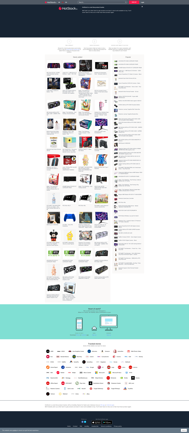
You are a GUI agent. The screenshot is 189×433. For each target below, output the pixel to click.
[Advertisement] (94, 25)
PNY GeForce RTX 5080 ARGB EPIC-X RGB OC (84, 277)
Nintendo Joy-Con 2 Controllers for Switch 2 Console (52, 168)
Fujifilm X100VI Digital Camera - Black (128, 240)
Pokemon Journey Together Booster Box (128, 114)
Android (84, 335)
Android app (77, 49)
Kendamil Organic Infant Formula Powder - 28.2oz (129, 268)
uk (59, 2)
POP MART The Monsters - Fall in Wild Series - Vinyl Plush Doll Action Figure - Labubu (130, 254)
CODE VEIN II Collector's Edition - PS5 (52, 91)
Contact (75, 426)
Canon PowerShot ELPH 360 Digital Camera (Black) (129, 226)
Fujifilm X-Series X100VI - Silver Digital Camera (130, 237)
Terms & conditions (106, 426)
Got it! (184, 430)
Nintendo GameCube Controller (126, 198)
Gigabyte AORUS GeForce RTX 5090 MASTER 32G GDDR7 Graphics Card (53, 296)
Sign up (94, 335)
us (62, 2)
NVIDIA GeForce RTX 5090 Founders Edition (129, 104)
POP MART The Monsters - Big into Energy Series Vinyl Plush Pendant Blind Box (53, 278)
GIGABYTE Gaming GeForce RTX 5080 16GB (101, 261)
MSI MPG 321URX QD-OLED (125, 233)
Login (142, 2)
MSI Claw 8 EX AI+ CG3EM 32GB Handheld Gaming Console (53, 74)
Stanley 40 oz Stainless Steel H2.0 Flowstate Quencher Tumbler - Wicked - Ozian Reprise (101, 114)
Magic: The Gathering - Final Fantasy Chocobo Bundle (69, 113)
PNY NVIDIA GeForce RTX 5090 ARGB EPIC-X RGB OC (130, 140)
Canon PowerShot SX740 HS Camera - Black (129, 83)
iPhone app (69, 49)
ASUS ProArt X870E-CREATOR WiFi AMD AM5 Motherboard (100, 188)
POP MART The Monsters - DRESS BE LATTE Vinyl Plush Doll (129, 259)
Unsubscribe (94, 426)
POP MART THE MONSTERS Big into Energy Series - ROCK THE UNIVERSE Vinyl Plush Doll (85, 169)
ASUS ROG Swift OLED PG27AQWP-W (100, 132)
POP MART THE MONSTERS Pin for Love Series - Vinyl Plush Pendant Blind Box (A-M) (53, 207)
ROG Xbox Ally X (67, 205)
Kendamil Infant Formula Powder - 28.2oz (128, 91)
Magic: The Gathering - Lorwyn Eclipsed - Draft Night (84, 133)
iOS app (102, 405)
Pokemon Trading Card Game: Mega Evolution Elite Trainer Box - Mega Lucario (85, 226)
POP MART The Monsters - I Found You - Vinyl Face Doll (130, 249)
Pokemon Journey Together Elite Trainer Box (129, 109)
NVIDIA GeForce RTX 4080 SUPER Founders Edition (129, 230)
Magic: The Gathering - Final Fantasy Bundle (85, 187)
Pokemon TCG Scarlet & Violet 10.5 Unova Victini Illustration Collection (84, 244)
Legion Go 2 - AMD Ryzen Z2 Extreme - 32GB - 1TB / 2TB (70, 73)
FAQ (81, 426)
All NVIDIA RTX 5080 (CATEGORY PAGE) (68, 261)
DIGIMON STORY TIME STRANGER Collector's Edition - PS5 (68, 133)
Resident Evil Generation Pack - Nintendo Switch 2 (100, 73)
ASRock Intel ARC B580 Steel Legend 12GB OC (130, 100)
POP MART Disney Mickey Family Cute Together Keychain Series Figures (53, 244)
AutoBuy (86, 426)
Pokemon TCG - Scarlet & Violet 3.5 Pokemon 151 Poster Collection (130, 221)
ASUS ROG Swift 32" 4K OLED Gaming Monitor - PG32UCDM (130, 244)
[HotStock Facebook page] (82, 422)
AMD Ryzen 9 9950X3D (52, 224)
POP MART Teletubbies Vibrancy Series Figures (68, 243)
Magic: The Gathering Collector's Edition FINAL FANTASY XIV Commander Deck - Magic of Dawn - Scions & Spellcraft (69, 297)
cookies (14, 430)
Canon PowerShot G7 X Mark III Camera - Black (130, 74)
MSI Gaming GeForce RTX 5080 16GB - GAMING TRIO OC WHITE (101, 244)
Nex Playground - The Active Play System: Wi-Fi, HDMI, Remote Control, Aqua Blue (70, 151)
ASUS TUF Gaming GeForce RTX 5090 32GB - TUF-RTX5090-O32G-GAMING (130, 119)
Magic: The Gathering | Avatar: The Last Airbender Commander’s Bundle (85, 113)
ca (66, 2)
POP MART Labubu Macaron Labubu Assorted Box (101, 206)
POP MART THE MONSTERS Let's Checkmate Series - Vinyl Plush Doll (130, 168)
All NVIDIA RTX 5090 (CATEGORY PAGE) (84, 261)
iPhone (78, 335)
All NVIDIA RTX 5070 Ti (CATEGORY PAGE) (52, 261)
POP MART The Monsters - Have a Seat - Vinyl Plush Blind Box (130, 87)
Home (69, 426)
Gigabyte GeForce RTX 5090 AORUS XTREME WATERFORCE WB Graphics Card (130, 149)
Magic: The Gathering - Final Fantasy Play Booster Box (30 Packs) (129, 185)
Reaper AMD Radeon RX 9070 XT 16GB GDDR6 (130, 194)
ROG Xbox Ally (82, 205)
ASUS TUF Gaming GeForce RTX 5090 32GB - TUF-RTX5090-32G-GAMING (69, 92)
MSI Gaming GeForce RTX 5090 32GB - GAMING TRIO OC (53, 113)
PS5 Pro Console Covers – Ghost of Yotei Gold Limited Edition (101, 92)
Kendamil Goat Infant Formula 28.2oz (127, 78)
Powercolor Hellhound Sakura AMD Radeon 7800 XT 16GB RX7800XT (130, 173)
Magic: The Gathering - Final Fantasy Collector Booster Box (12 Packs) (130, 180)
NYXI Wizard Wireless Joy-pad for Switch (129, 215)
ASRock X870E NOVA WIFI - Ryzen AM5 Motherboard (128, 97)
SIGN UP (134, 2)
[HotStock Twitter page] (85, 422)
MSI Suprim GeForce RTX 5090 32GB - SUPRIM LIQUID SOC (130, 131)
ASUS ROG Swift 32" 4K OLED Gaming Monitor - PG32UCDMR (100, 226)
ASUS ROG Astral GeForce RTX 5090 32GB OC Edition (130, 123)
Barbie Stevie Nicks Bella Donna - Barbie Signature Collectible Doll (53, 133)
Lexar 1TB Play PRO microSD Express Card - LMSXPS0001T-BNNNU (70, 168)
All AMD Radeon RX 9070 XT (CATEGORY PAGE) (69, 187)
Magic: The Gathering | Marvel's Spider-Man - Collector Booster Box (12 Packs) (53, 188)
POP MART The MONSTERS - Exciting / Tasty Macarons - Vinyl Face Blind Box (130, 263)
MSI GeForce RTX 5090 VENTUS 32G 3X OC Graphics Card (68, 278)
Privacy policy (118, 426)
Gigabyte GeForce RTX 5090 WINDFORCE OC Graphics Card (130, 161)
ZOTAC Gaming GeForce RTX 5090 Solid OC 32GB (101, 277)
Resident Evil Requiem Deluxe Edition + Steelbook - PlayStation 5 (85, 74)
